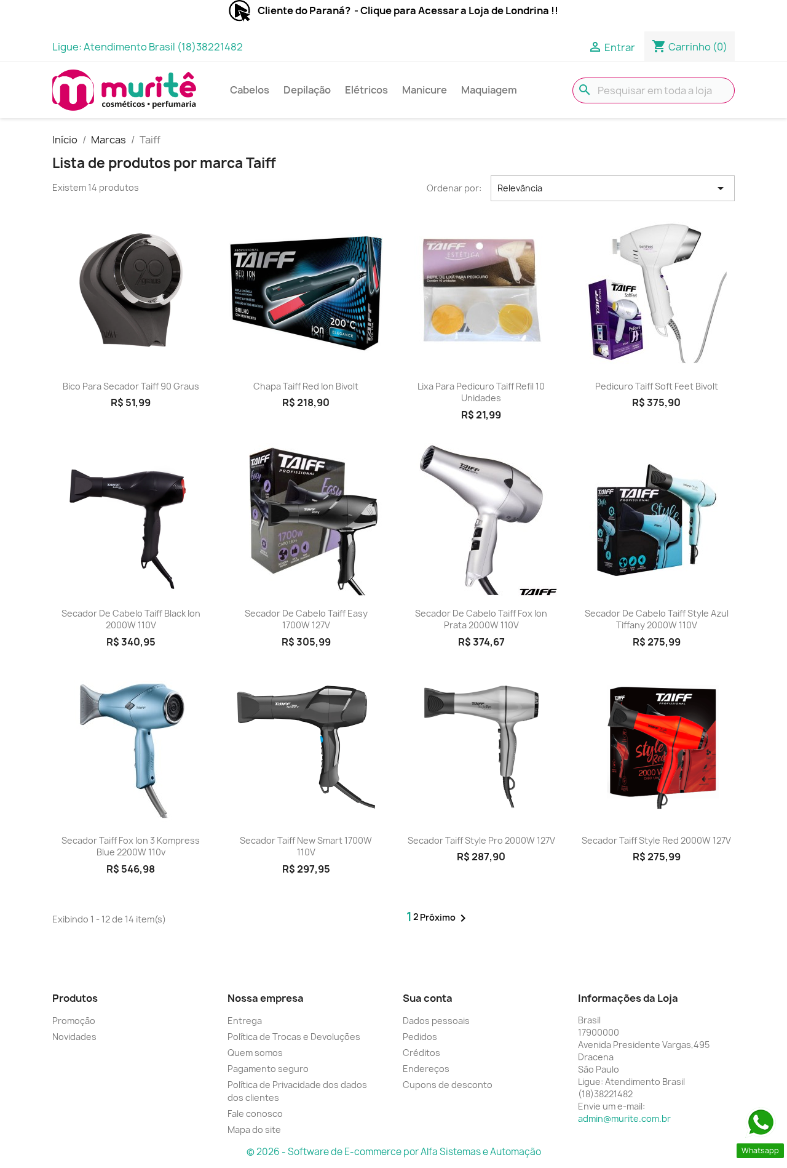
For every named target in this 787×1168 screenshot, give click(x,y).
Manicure (424, 90)
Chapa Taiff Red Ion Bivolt (305, 386)
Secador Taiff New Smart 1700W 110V (306, 846)
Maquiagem (489, 90)
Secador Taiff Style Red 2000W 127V (656, 840)
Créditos (421, 1052)
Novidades (74, 1036)
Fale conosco (255, 1113)
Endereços (426, 1068)
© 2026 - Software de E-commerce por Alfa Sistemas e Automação (394, 1151)
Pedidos (420, 1036)
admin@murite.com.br (624, 1118)
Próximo (445, 918)
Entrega (244, 1020)
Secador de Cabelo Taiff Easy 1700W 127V (306, 619)
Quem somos (255, 1052)
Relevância (613, 188)
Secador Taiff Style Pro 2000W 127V (481, 840)
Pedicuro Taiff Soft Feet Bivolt (656, 386)
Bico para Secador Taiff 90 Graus (131, 386)
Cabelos (249, 90)
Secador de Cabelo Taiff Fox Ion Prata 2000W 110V (481, 619)
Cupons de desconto (447, 1084)
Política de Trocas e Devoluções (293, 1036)
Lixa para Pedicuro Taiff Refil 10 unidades (481, 392)
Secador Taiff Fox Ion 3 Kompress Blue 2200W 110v (130, 846)
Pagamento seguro (268, 1068)
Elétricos (366, 90)
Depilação (307, 90)
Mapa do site (254, 1129)
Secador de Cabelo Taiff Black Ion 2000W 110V (130, 619)
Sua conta (428, 998)
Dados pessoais (436, 1020)
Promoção (73, 1020)
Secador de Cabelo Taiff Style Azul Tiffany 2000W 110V (657, 619)
